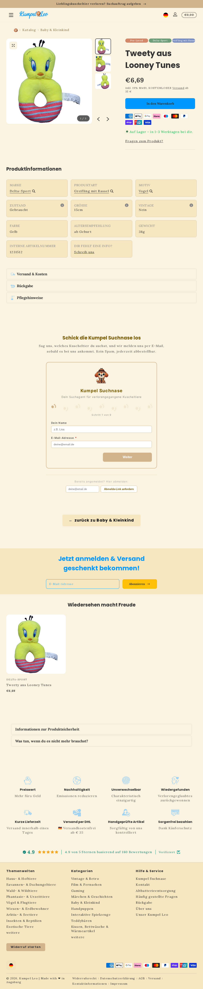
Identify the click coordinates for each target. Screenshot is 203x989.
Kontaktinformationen (89, 983)
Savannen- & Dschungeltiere (31, 885)
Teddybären (81, 921)
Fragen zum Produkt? (144, 141)
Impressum (119, 983)
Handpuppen (82, 909)
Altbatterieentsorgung (156, 891)
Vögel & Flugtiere (21, 902)
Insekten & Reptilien (24, 921)
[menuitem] (36, 878)
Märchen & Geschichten (92, 897)
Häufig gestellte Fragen (157, 897)
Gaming (78, 891)
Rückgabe (144, 902)
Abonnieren (137, 584)
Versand (178, 88)
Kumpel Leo (28, 978)
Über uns (144, 909)
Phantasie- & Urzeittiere (28, 897)
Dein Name (59, 422)
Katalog (29, 30)
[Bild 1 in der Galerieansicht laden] (103, 46)
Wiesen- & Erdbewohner (27, 909)
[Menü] (11, 15)
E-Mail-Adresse (64, 437)
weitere (13, 932)
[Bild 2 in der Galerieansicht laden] (103, 64)
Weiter (127, 457)
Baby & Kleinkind (54, 30)
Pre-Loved (136, 40)
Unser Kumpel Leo (152, 915)
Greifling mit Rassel (183, 40)
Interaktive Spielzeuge (91, 915)
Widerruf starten (26, 947)
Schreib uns (84, 252)
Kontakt (143, 885)
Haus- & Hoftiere (21, 879)
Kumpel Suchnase (151, 879)
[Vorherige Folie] (98, 119)
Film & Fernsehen (86, 885)
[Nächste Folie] (108, 119)
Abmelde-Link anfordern (119, 489)
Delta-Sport (160, 40)
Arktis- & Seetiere (22, 915)
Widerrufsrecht (84, 978)
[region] (101, 4)
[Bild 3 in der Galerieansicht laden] (103, 81)
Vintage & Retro (85, 879)
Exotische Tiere (20, 927)
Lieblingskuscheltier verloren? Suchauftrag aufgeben (98, 4)
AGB (142, 978)
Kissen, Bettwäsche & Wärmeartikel (90, 929)
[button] (165, 15)
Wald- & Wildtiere (22, 891)
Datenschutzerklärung (117, 978)
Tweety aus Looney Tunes (29, 685)
